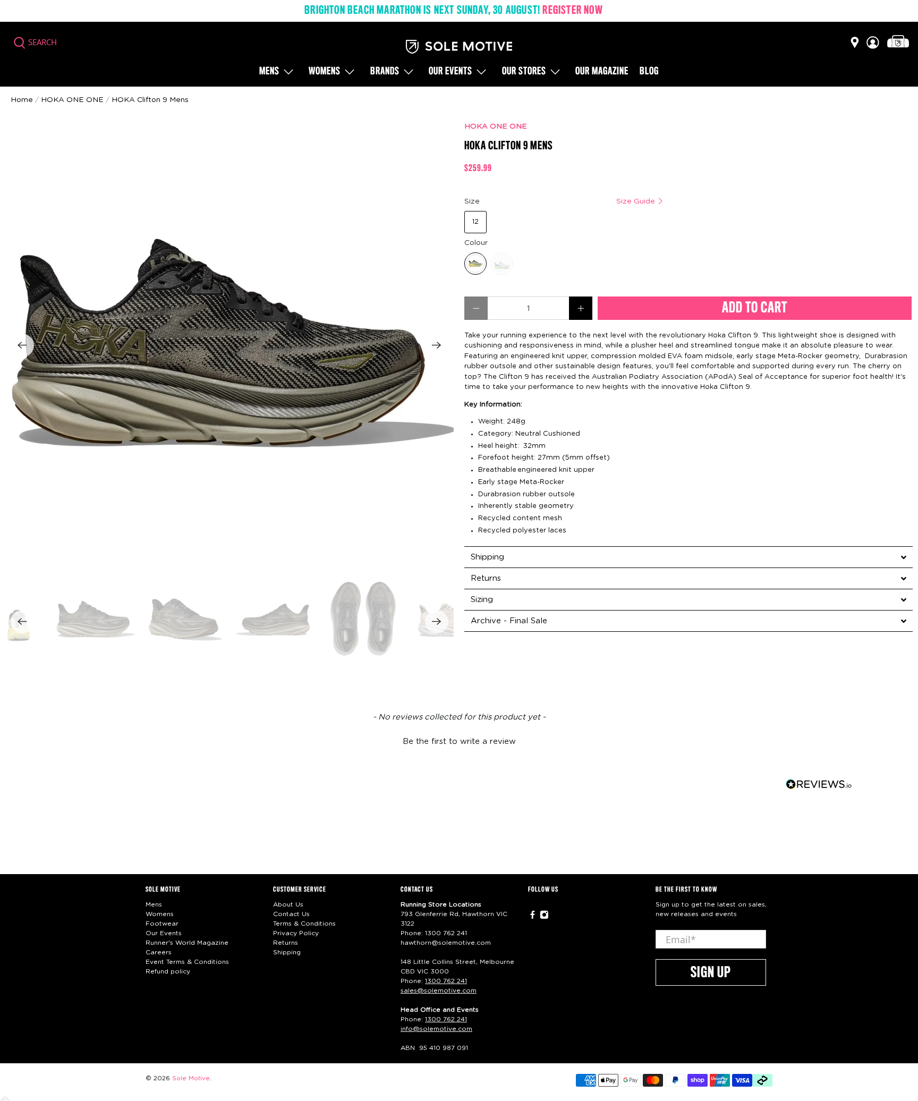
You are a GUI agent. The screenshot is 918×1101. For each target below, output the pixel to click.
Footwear (162, 923)
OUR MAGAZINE (601, 72)
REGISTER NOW (572, 10)
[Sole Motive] (459, 47)
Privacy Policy (296, 933)
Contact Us (291, 914)
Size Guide (636, 201)
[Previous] (22, 345)
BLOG (649, 72)
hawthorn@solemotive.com (446, 942)
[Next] (436, 345)
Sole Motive (191, 1078)
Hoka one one (72, 100)
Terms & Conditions (304, 923)
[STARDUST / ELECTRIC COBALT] (502, 263)
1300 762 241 (446, 933)
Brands (385, 72)
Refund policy (168, 971)
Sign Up (711, 973)
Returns (285, 942)
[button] (459, 740)
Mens (269, 72)
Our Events (164, 933)
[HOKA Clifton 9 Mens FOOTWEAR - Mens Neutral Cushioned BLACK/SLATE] (229, 345)
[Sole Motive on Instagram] (544, 917)
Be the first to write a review (459, 742)
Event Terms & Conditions (187, 962)
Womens (325, 72)
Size (560, 201)
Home (22, 100)
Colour (476, 243)
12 (475, 221)
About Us (288, 904)
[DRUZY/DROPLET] (475, 263)
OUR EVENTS (450, 72)
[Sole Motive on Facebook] (532, 917)
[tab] (688, 557)
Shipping (287, 952)
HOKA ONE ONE (495, 126)
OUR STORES (524, 72)
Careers (159, 952)
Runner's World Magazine (187, 942)
